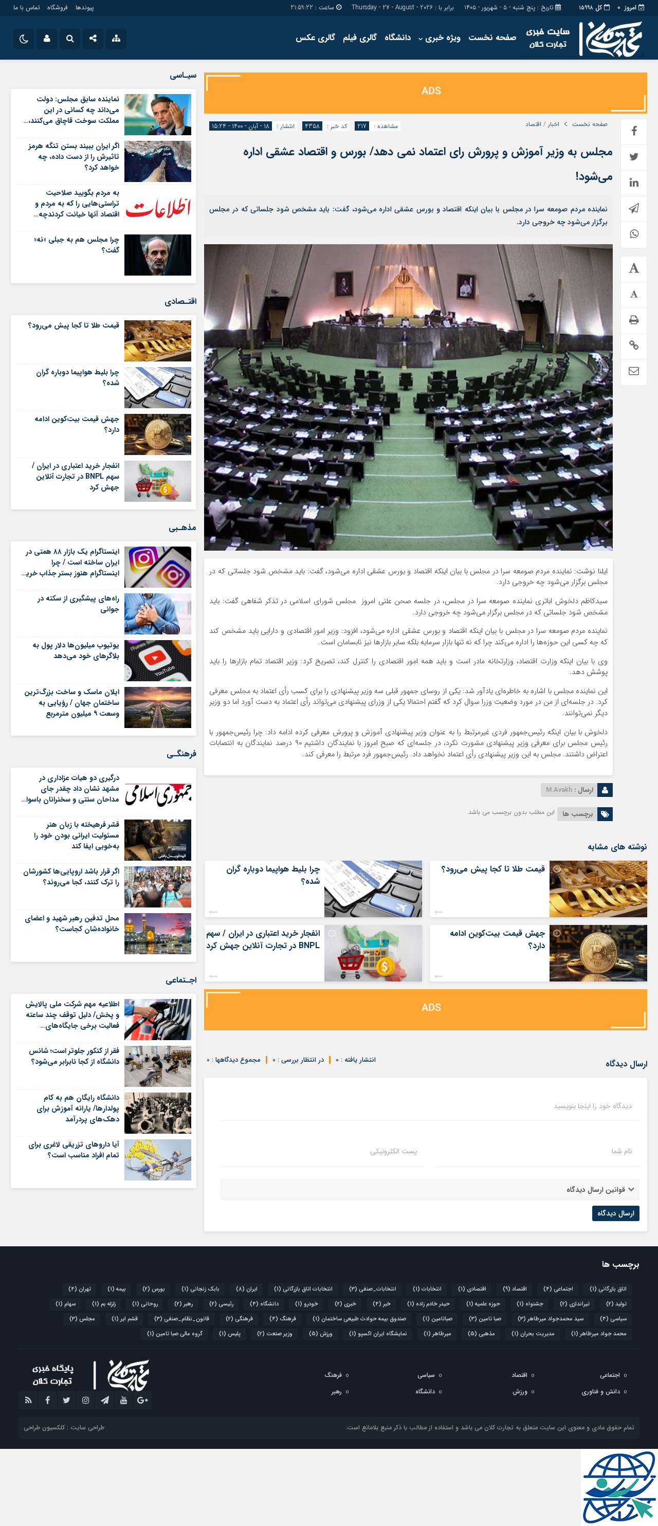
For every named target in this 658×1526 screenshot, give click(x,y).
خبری (345, 1304)
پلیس (230, 1334)
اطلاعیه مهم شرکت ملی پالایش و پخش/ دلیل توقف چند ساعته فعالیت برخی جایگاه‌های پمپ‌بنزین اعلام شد (72, 1020)
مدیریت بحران (533, 1334)
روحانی (145, 1304)
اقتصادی (472, 1289)
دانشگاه (398, 37)
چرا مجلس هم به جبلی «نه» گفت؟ (76, 245)
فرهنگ (282, 1319)
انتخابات (427, 1289)
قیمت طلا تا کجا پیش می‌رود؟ (493, 869)
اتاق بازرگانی (608, 1289)
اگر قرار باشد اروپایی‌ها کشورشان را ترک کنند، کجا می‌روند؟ (71, 877)
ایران (247, 1289)
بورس (153, 1289)
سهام (66, 1304)
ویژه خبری (443, 37)
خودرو (306, 1304)
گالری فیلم (360, 37)
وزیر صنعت (275, 1334)
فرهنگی (239, 1319)
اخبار (553, 124)
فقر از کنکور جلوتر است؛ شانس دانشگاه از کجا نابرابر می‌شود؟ (74, 1056)
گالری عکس (315, 37)
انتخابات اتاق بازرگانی (303, 1289)
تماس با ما (26, 7)
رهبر (183, 1304)
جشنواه (530, 1304)
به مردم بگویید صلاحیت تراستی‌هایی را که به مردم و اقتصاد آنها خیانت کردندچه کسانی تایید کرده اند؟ (77, 209)
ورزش (321, 1334)
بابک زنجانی (200, 1289)
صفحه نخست (492, 37)
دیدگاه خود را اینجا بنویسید (593, 1106)
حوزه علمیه (483, 1304)
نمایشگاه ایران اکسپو (378, 1334)
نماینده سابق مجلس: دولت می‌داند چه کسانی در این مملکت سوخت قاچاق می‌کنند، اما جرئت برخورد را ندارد (73, 115)
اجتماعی (558, 1289)
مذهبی (481, 1334)
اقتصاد (533, 124)
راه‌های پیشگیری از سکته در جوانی (78, 604)
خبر (382, 1304)
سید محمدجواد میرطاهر (550, 1319)
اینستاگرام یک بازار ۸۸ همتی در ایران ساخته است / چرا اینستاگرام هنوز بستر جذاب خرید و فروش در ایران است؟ (70, 568)
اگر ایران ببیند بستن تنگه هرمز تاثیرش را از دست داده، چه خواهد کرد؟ (74, 156)
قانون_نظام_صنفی (181, 1319)
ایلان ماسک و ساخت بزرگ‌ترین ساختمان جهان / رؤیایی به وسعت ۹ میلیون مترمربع (71, 702)
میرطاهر (437, 1334)
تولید (616, 1304)
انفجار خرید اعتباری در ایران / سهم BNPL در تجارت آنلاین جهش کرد (263, 939)
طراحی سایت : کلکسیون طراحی (64, 1427)
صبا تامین (485, 1319)
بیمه (116, 1289)
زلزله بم (104, 1304)
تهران (79, 1289)
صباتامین (437, 1319)
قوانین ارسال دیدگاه (595, 1189)
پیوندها (85, 7)
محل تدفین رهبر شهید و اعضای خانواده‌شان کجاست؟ (72, 924)
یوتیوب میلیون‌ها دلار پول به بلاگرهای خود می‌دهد (75, 651)
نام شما (622, 1151)
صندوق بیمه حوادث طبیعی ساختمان (359, 1319)
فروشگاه (57, 7)
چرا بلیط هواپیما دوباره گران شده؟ (273, 875)
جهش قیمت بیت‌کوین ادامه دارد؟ (497, 939)
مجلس (82, 1319)
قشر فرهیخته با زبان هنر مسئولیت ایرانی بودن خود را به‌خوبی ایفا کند (76, 835)
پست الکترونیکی (393, 1151)
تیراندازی (575, 1304)
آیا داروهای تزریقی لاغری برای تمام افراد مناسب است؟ (73, 1150)
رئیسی (221, 1304)
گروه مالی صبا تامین (175, 1334)
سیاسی (613, 1319)
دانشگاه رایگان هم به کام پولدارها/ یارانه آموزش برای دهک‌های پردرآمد (77, 1108)
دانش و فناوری (600, 1391)
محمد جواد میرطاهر (599, 1334)
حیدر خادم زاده (428, 1304)
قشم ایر (125, 1319)
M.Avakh (559, 790)
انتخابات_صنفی (372, 1289)
